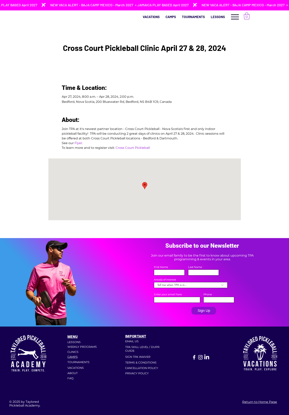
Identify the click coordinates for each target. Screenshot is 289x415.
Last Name (195, 267)
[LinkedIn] (207, 357)
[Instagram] (200, 357)
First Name (161, 267)
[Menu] (235, 17)
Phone (207, 294)
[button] (218, 16)
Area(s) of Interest (165, 279)
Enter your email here (168, 294)
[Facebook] (194, 357)
